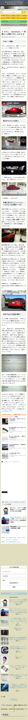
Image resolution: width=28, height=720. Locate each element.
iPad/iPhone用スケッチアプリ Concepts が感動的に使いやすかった (18, 648)
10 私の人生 (25, 18)
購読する (14, 593)
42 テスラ (17, 462)
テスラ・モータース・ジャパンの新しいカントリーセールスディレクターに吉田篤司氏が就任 (18, 610)
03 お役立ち (14, 15)
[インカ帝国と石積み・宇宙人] (14, 455)
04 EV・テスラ (19, 15)
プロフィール (18, 656)
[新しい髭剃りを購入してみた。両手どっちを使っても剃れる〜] (14, 429)
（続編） (16, 416)
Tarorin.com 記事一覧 (14, 21)
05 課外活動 (25, 15)
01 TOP (3, 15)
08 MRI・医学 (14, 18)
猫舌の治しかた (18, 628)
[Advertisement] (15, 477)
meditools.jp (14, 699)
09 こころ (19, 18)
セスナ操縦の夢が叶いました (13, 542)
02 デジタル (8, 15)
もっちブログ (14, 700)
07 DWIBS (8, 18)
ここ (9, 198)
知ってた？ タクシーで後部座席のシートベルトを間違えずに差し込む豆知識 (18, 509)
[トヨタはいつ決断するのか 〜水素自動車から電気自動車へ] (14, 447)
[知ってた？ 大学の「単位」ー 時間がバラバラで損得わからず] (14, 438)
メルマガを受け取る (14, 24)
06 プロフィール (3, 18)
